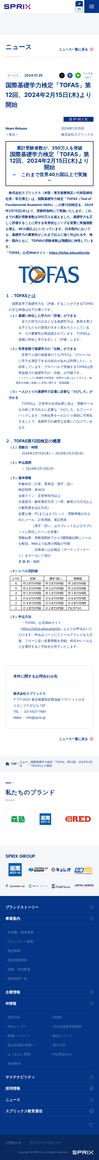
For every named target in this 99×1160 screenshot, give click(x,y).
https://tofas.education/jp (69, 253)
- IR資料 (56, 1017)
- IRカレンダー (16, 1026)
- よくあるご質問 (18, 1054)
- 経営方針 (13, 1017)
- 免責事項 (13, 1063)
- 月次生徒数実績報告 (66, 1026)
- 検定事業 (13, 951)
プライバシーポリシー (45, 1142)
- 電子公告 (58, 1045)
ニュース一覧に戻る (73, 49)
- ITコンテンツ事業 (19, 941)
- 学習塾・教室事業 (20, 932)
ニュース (24, 763)
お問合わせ (14, 1142)
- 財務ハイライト (18, 1036)
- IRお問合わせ (61, 1054)
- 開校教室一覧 (16, 978)
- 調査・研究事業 (18, 969)
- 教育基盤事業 (16, 960)
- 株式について (61, 1036)
